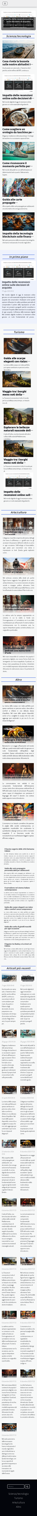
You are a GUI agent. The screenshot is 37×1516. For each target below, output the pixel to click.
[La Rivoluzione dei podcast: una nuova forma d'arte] (18, 645)
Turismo (18, 1498)
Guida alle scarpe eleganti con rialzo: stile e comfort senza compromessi (16, 362)
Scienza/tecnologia (18, 1493)
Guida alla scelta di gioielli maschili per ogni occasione (18, 532)
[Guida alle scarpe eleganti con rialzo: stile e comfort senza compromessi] (18, 346)
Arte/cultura (18, 1502)
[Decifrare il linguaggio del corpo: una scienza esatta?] (18, 772)
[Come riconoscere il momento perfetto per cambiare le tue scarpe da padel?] (18, 151)
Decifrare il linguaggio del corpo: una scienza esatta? (18, 776)
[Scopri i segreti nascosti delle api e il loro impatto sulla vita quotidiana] (18, 734)
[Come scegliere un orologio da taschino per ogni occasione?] (18, 117)
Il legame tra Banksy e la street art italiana (17, 570)
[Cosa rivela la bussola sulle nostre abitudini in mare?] (18, 49)
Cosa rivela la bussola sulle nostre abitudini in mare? (17, 64)
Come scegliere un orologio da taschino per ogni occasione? (17, 132)
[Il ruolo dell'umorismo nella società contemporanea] (18, 812)
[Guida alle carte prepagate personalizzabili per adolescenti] (18, 187)
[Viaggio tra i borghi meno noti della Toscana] (18, 448)
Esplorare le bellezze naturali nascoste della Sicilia (18, 430)
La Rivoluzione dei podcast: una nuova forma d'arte (18, 650)
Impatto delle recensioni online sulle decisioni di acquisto (18, 20)
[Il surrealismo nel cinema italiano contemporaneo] (18, 604)
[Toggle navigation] (5, 3)
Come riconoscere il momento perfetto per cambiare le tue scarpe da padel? (18, 167)
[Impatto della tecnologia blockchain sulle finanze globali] (18, 221)
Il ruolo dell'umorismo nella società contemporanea (16, 817)
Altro (18, 1506)
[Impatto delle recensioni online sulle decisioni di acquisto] (18, 83)
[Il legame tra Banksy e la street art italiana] (18, 566)
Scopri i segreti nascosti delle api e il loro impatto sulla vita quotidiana (18, 740)
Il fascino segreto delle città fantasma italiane (19, 850)
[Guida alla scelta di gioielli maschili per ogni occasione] (18, 526)
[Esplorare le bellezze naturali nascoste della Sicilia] (18, 416)
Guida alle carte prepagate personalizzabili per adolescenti (14, 204)
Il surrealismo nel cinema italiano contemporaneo (18, 608)
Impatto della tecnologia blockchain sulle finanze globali (17, 236)
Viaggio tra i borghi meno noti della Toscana (16, 462)
